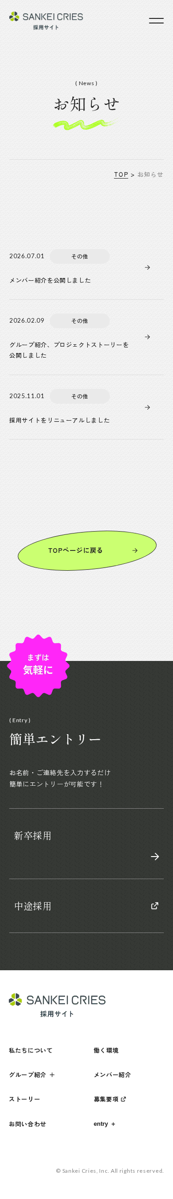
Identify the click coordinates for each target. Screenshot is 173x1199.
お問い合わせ (28, 1123)
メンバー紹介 (112, 1074)
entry (101, 1123)
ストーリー (25, 1099)
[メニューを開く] (156, 20)
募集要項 (106, 1099)
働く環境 (106, 1050)
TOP (121, 174)
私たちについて (31, 1050)
